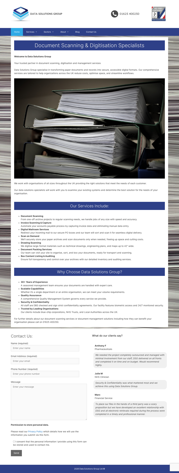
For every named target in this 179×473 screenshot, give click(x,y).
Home (17, 32)
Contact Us (91, 32)
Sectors (47, 32)
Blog (77, 32)
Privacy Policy (35, 431)
